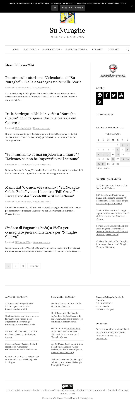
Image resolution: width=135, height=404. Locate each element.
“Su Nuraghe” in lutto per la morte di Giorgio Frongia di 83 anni (112, 244)
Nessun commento (41, 87)
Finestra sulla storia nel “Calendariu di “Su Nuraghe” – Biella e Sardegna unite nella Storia (43, 80)
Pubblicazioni (51, 49)
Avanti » (34, 266)
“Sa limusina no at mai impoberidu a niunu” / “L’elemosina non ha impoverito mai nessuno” (42, 156)
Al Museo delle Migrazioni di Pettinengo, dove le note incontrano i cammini (19, 306)
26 (103, 164)
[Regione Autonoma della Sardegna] (113, 70)
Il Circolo (29, 49)
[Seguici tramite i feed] (99, 101)
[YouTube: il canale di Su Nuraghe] (121, 95)
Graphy (73, 398)
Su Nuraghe (67, 30)
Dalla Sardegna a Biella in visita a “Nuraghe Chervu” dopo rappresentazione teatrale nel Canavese (40, 118)
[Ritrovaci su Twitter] (114, 95)
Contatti (114, 49)
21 (113, 159)
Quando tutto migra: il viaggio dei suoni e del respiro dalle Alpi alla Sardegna (22, 359)
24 (127, 159)
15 (118, 154)
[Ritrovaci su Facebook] (106, 95)
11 (98, 154)
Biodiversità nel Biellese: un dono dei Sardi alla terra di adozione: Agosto (21, 334)
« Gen (99, 168)
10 (127, 149)
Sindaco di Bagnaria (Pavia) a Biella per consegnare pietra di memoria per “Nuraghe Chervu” (41, 232)
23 (123, 159)
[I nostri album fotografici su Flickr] (99, 95)
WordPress (58, 398)
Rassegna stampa (76, 49)
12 (103, 154)
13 (108, 154)
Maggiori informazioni (72, 8)
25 (99, 164)
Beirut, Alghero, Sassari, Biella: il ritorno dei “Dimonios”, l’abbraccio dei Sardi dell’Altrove (21, 347)
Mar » (106, 168)
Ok (55, 8)
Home (15, 49)
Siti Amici (97, 49)
